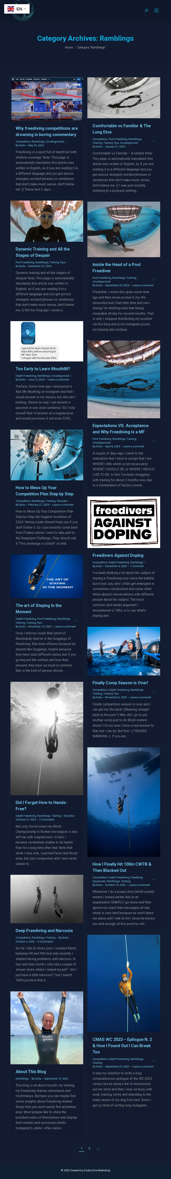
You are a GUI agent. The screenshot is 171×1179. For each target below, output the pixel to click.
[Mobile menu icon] (156, 10)
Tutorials (62, 500)
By (20, 145)
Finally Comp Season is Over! (120, 682)
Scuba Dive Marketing (97, 1170)
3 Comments (45, 941)
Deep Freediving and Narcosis (44, 930)
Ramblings (38, 141)
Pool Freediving (118, 139)
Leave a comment (142, 285)
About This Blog (31, 1071)
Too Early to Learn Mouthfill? (43, 368)
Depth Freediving (26, 375)
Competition (23, 141)
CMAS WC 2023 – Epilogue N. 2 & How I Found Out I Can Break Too (122, 1045)
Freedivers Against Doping (118, 555)
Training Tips (111, 142)
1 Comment (137, 566)
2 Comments (46, 819)
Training (97, 142)
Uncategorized (55, 141)
